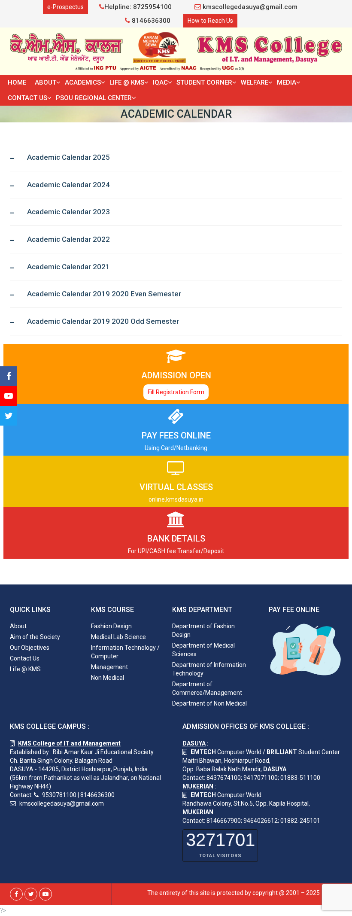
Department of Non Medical (209, 703)
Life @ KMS (126, 82)
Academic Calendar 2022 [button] (68, 239)
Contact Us (27, 98)
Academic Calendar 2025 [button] (68, 157)
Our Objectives (29, 647)
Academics (83, 82)
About (45, 82)
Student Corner (204, 82)
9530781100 (59, 794)
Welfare (254, 82)
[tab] (176, 157)
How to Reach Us (210, 20)
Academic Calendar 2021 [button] (68, 267)
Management (109, 666)
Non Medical (107, 677)
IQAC (160, 82)
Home (17, 82)
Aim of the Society (35, 636)
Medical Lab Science (118, 636)
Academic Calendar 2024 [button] (68, 185)
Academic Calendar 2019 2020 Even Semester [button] (104, 294)
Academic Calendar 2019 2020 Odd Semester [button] (103, 321)
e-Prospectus (65, 6)
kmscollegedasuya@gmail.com (249, 7)
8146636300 (150, 20)
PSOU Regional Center (94, 98)
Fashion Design (111, 626)
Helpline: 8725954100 (138, 7)
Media (286, 82)
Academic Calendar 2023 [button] (68, 212)
